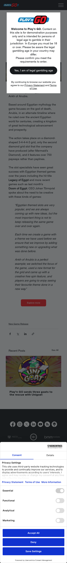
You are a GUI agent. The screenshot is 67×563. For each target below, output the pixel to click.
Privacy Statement (34, 85)
